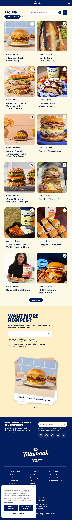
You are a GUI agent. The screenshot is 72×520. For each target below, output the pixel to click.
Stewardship (34, 477)
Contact (12, 474)
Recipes (32, 483)
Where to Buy (53, 474)
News (31, 480)
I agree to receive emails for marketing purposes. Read (29, 345)
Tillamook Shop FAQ (56, 480)
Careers (12, 483)
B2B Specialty (14, 480)
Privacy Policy (18, 340)
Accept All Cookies (11, 507)
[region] (19, 501)
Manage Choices (19, 513)
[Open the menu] (69, 3)
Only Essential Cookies (26, 507)
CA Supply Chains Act (42, 506)
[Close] (34, 487)
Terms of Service (29, 340)
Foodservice (13, 477)
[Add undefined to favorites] (32, 24)
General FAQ (53, 477)
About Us (33, 474)
